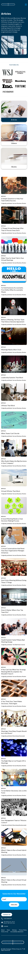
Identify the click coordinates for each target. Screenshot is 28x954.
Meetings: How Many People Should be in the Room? (14, 732)
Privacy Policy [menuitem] (23, 930)
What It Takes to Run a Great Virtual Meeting (13, 881)
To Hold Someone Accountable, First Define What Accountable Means (12, 290)
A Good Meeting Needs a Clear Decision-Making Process (12, 520)
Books (14, 167)
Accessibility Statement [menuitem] (16, 931)
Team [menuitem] (8, 930)
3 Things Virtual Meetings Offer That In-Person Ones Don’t (12, 229)
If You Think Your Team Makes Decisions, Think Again (11, 702)
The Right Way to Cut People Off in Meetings (13, 762)
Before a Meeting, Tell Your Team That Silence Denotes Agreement (12, 321)
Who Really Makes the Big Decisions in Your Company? (14, 462)
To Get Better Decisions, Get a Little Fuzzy (14, 792)
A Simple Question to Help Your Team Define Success (12, 200)
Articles (14, 120)
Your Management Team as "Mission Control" (13, 821)
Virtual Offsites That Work (10, 491)
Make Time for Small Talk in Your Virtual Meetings (12, 259)
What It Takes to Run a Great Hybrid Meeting (13, 851)
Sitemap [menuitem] (14, 930)
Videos (14, 143)
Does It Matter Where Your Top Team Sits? (12, 611)
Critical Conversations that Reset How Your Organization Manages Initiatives (12, 551)
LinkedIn (6, 926)
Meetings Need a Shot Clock (11, 350)
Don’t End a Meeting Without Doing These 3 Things (13, 581)
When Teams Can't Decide (10, 433)
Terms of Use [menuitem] (4, 931)
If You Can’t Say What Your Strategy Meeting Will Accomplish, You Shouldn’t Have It (13, 672)
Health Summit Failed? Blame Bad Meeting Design (13, 641)
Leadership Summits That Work (12, 377)
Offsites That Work (8, 405)
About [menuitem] (3, 930)
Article (3, 196)
